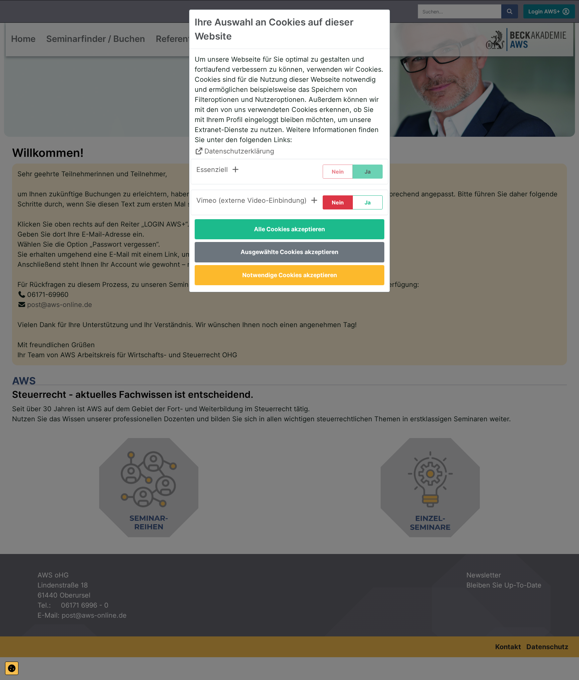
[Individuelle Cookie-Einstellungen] (11, 668)
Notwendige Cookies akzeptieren (289, 275)
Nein (338, 202)
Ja (368, 202)
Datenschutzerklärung (239, 151)
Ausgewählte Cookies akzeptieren (289, 251)
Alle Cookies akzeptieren (289, 229)
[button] (218, 172)
